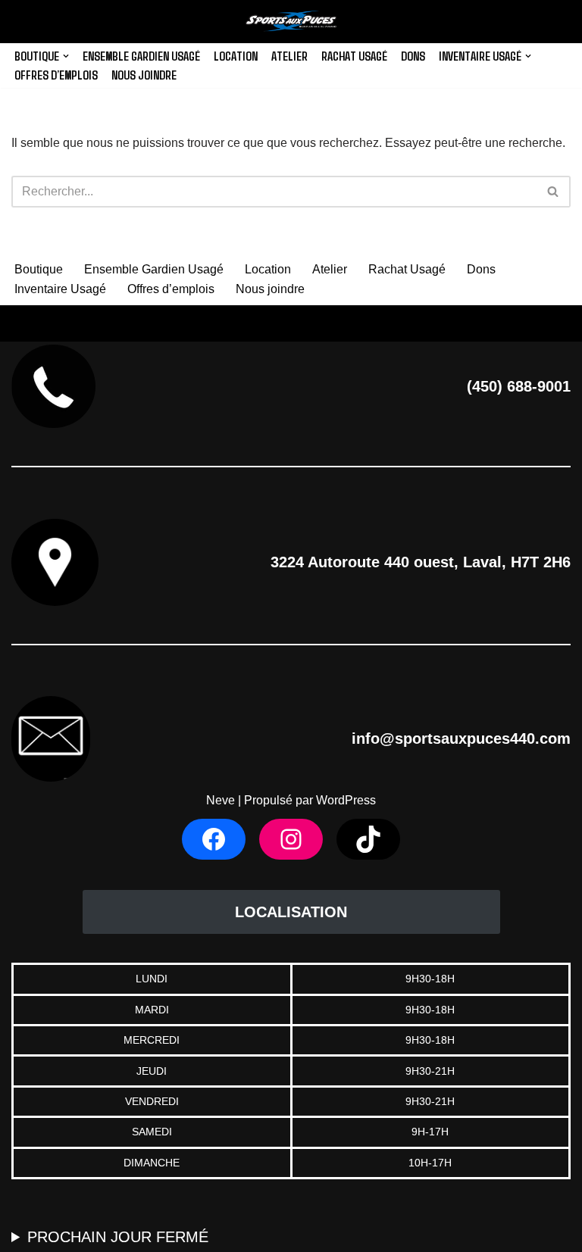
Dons (413, 55)
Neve (220, 800)
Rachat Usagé (354, 55)
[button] (66, 56)
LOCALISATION (291, 912)
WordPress (346, 800)
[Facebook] (214, 839)
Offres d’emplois (56, 74)
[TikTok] (368, 839)
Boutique (38, 269)
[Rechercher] (554, 192)
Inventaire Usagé (60, 289)
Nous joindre (144, 74)
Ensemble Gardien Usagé (141, 55)
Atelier (289, 55)
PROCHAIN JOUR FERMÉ (117, 1237)
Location (236, 55)
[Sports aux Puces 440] (291, 22)
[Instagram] (291, 839)
